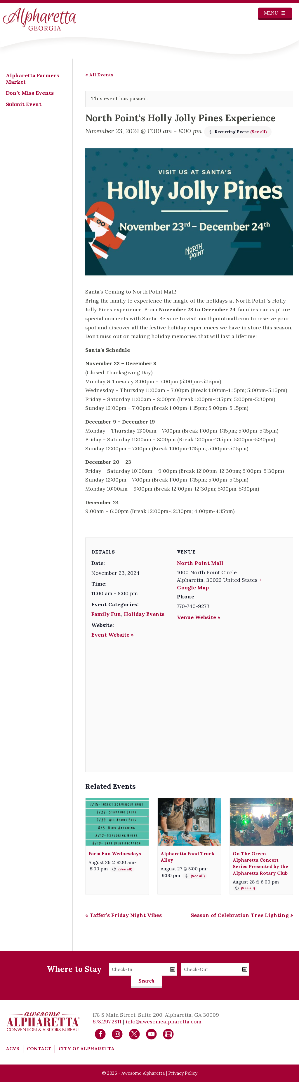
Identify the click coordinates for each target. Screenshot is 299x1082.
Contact (39, 1048)
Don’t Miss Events (30, 92)
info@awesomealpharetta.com (163, 1021)
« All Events (99, 75)
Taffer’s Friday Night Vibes (123, 915)
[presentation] (117, 821)
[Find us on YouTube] (151, 1034)
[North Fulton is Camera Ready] (168, 1034)
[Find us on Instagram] (117, 1034)
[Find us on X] (134, 1034)
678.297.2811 (107, 1021)
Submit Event (23, 104)
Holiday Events (144, 614)
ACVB (12, 1048)
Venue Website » (198, 617)
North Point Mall (200, 563)
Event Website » (112, 634)
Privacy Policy (182, 1073)
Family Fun (106, 614)
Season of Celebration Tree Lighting (242, 915)
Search (146, 980)
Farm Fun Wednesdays (114, 853)
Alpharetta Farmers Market (32, 78)
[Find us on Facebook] (100, 1034)
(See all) (258, 131)
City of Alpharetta (86, 1048)
